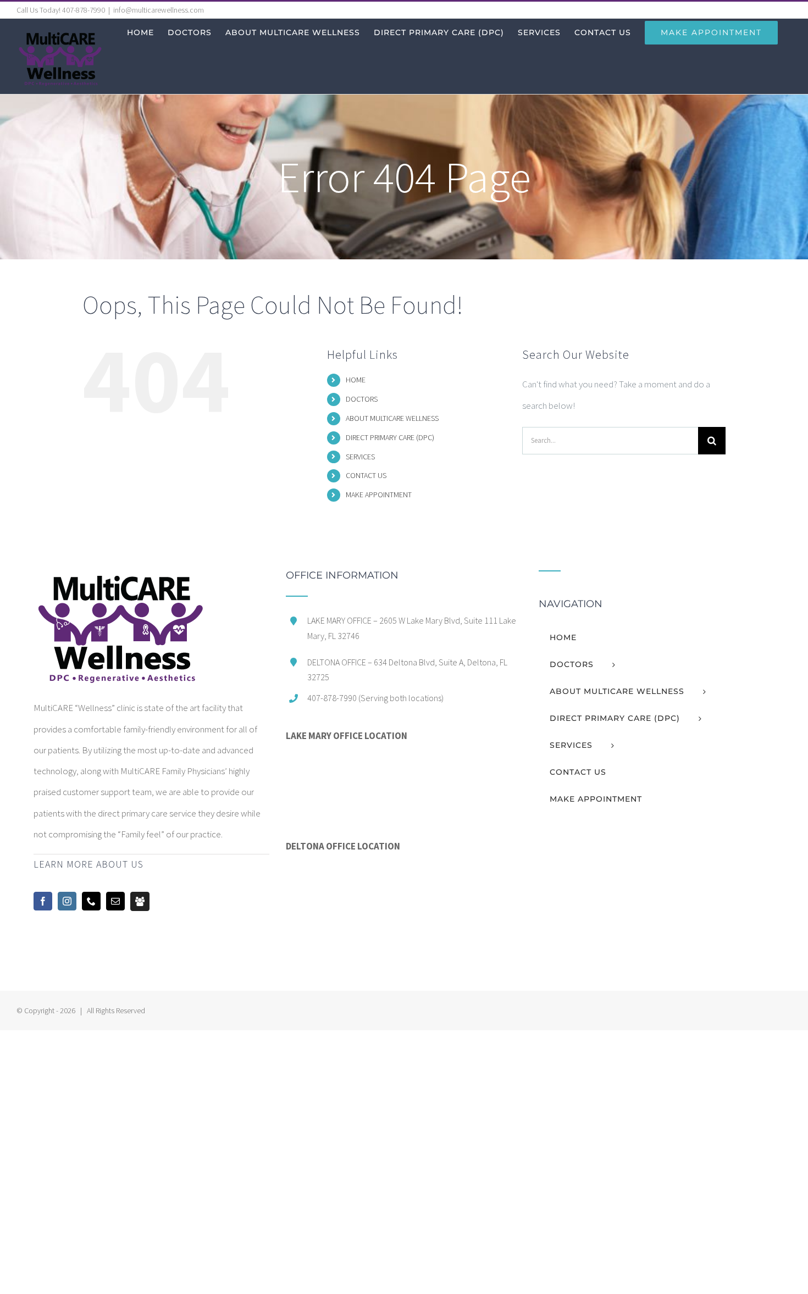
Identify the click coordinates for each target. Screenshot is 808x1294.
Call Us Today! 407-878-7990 (60, 10)
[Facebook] (43, 901)
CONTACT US (366, 475)
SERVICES (360, 457)
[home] (120, 581)
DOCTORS (362, 399)
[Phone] (91, 901)
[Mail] (115, 901)
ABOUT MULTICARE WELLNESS (392, 418)
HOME (356, 380)
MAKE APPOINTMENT (379, 494)
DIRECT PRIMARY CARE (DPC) (390, 437)
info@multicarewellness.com (158, 10)
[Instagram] (67, 901)
